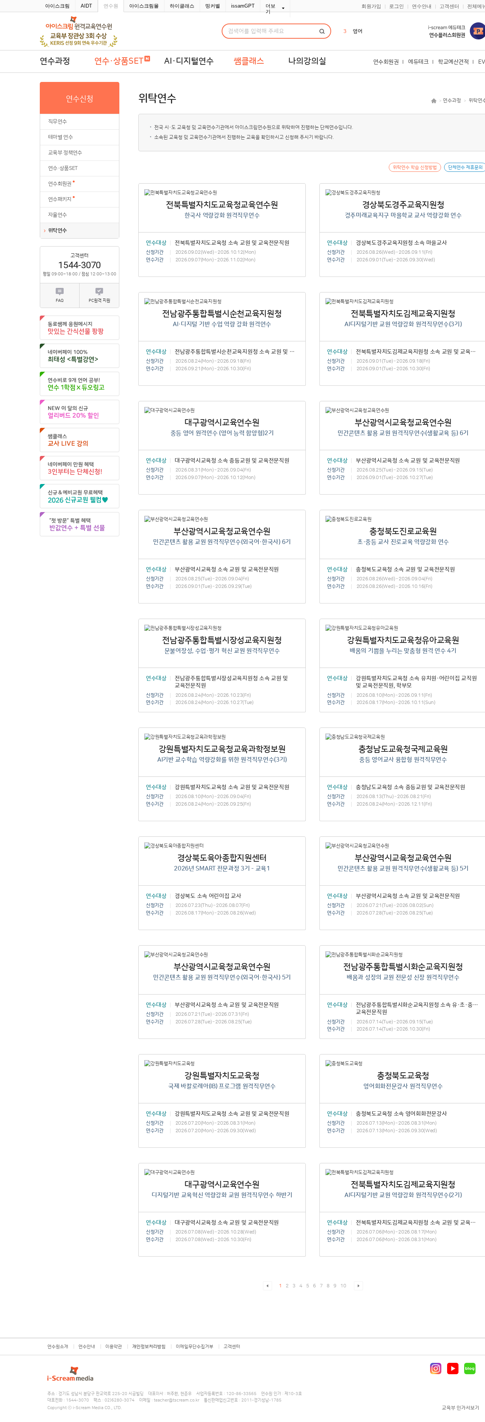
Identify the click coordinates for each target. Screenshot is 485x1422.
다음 (358, 1285)
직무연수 (57, 122)
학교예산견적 (453, 62)
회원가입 (371, 6)
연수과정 (55, 61)
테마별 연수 (60, 137)
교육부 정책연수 (65, 153)
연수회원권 (386, 62)
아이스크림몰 (144, 6)
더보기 (270, 8)
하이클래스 (182, 6)
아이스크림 (57, 6)
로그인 (396, 6)
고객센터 (449, 6)
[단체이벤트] (79, 468)
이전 (267, 1285)
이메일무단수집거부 (194, 1346)
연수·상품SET (62, 168)
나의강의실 (307, 61)
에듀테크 (418, 62)
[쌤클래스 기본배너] (79, 440)
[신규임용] (79, 496)
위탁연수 (57, 231)
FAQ (60, 301)
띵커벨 (212, 6)
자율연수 (57, 215)
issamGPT (243, 6)
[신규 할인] (79, 412)
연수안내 (422, 6)
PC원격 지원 (99, 301)
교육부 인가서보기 (460, 1408)
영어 (358, 31)
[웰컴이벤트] (79, 524)
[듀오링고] (79, 384)
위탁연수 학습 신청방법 (415, 167)
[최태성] (79, 356)
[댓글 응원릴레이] (79, 328)
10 (343, 1285)
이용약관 (113, 1346)
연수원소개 (57, 1346)
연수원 (110, 6)
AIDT (86, 6)
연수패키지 (60, 199)
